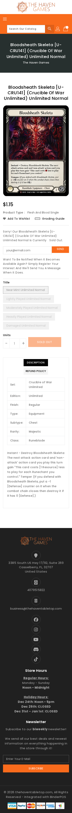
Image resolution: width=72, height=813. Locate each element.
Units (7, 335)
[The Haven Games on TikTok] (36, 659)
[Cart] (66, 29)
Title (6, 282)
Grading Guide (53, 218)
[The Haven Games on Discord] (36, 649)
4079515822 (36, 590)
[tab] (36, 362)
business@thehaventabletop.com (36, 608)
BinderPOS (58, 797)
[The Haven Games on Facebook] (36, 619)
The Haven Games (36, 63)
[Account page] (58, 29)
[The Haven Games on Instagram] (36, 629)
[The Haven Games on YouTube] (36, 639)
